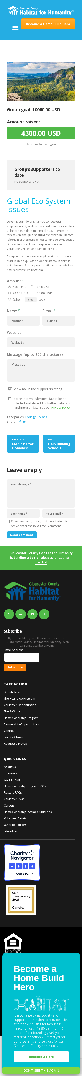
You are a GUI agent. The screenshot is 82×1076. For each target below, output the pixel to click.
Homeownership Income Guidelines (28, 812)
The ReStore (12, 711)
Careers (9, 805)
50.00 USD (44, 293)
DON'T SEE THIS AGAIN (41, 1070)
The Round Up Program (19, 698)
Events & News (14, 737)
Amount (14, 280)
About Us (10, 767)
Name (12, 310)
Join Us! (41, 562)
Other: (17, 299)
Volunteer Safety (15, 818)
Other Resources (15, 825)
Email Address (15, 650)
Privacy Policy (60, 407)
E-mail (47, 310)
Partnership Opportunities (21, 724)
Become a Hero (41, 1057)
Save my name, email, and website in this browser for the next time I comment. (39, 523)
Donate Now (12, 692)
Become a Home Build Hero (48, 24)
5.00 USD (19, 287)
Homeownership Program (21, 718)
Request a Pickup (15, 743)
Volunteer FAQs (14, 799)
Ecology (30, 417)
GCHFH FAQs (12, 780)
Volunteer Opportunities (20, 705)
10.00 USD (43, 287)
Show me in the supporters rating (37, 389)
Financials (10, 773)
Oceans (41, 417)
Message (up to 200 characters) (35, 354)
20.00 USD (20, 293)
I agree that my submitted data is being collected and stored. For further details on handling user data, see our (42, 403)
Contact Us (11, 731)
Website (14, 332)
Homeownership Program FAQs (25, 786)
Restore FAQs (13, 792)
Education (10, 831)
